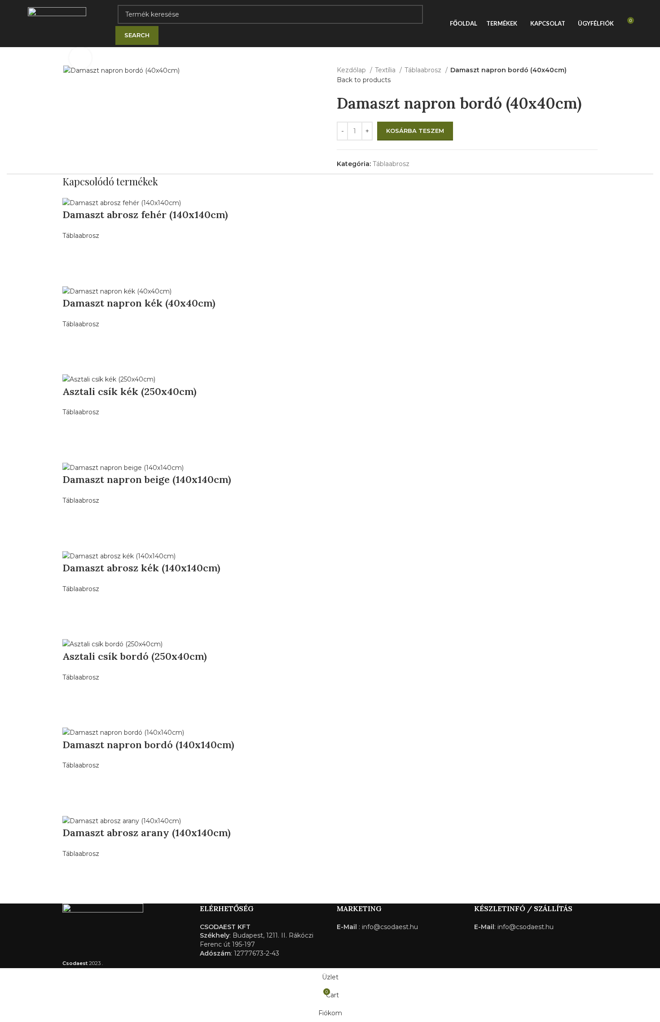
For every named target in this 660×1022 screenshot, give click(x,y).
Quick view (73, 274)
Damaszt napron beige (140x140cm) (146, 479)
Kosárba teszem (415, 130)
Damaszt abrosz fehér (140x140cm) (145, 214)
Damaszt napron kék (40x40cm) (139, 303)
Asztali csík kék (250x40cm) (129, 391)
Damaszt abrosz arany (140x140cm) (146, 832)
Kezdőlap (352, 70)
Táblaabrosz (424, 70)
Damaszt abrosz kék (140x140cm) (141, 567)
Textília (386, 70)
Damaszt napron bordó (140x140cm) (148, 744)
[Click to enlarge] (80, 58)
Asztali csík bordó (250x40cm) (134, 656)
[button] (73, 252)
